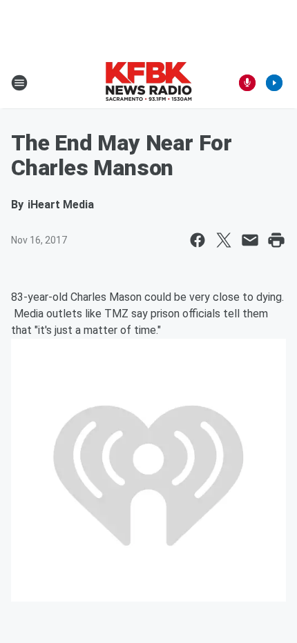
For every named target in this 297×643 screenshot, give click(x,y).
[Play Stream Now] (274, 83)
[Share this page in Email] (250, 240)
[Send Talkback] (247, 83)
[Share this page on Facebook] (197, 240)
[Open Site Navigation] (19, 83)
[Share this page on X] (223, 240)
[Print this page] (276, 240)
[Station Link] (148, 83)
